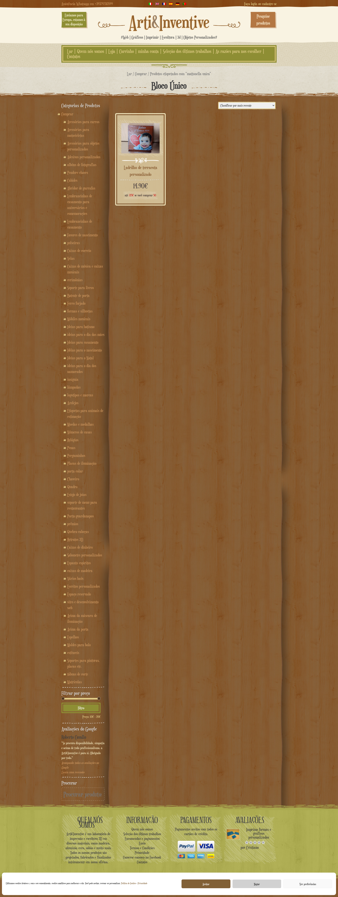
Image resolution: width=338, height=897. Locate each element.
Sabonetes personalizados (84, 555)
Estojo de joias (76, 494)
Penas (71, 447)
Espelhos (73, 637)
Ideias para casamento (82, 342)
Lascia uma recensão (72, 772)
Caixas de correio (79, 250)
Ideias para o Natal (80, 358)
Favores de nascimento (82, 235)
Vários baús (75, 578)
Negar (257, 884)
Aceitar (205, 884)
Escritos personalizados (83, 586)
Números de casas (79, 432)
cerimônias (75, 280)
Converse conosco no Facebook (142, 857)
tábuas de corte (77, 674)
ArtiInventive (169, 22)
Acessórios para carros (83, 121)
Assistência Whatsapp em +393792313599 (87, 4)
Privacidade (142, 883)
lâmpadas (74, 387)
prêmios (72, 523)
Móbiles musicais (78, 319)
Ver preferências (307, 884)
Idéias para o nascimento (84, 350)
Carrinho (126, 51)
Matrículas (74, 682)
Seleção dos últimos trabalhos (187, 51)
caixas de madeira (80, 570)
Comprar (141, 73)
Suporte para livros (80, 287)
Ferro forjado (76, 303)
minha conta (148, 51)
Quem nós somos (90, 51)
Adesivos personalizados (83, 157)
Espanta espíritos (79, 563)
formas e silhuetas (80, 311)
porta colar (75, 471)
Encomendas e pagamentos (142, 838)
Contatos (73, 56)
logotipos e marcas (80, 395)
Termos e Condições (142, 848)
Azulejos (72, 402)
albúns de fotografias (81, 164)
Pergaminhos (76, 455)
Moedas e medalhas (80, 424)
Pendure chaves (77, 172)
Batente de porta (78, 295)
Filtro (81, 708)
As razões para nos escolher (238, 51)
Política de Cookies (128, 883)
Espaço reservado (79, 594)
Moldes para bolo (79, 644)
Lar (70, 51)
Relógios (72, 440)
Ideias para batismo (80, 326)
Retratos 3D (75, 539)
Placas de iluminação (81, 463)
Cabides (72, 180)
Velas (71, 258)
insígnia (72, 379)
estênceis (73, 652)
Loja (111, 51)
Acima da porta (77, 629)
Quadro (72, 486)
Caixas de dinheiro (80, 547)
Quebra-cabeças (78, 531)
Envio (142, 843)
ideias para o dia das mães (85, 334)
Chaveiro (73, 479)
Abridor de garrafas (81, 188)
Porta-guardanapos (80, 516)
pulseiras (73, 242)
